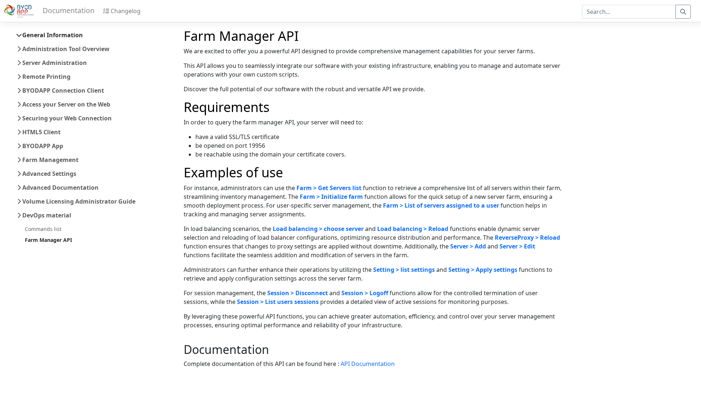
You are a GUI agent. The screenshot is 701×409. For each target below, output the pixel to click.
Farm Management (49, 160)
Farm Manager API (48, 239)
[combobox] (629, 12)
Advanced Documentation (60, 188)
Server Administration (54, 63)
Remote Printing (45, 77)
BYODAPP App (42, 146)
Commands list (43, 228)
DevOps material (46, 215)
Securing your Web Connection (66, 118)
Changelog (125, 11)
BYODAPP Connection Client (62, 90)
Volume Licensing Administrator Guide (78, 201)
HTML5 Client (41, 132)
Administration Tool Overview (65, 49)
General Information (52, 35)
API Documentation (368, 364)
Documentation (226, 349)
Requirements (226, 107)
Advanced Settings (48, 174)
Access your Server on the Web (65, 104)
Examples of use (233, 172)
